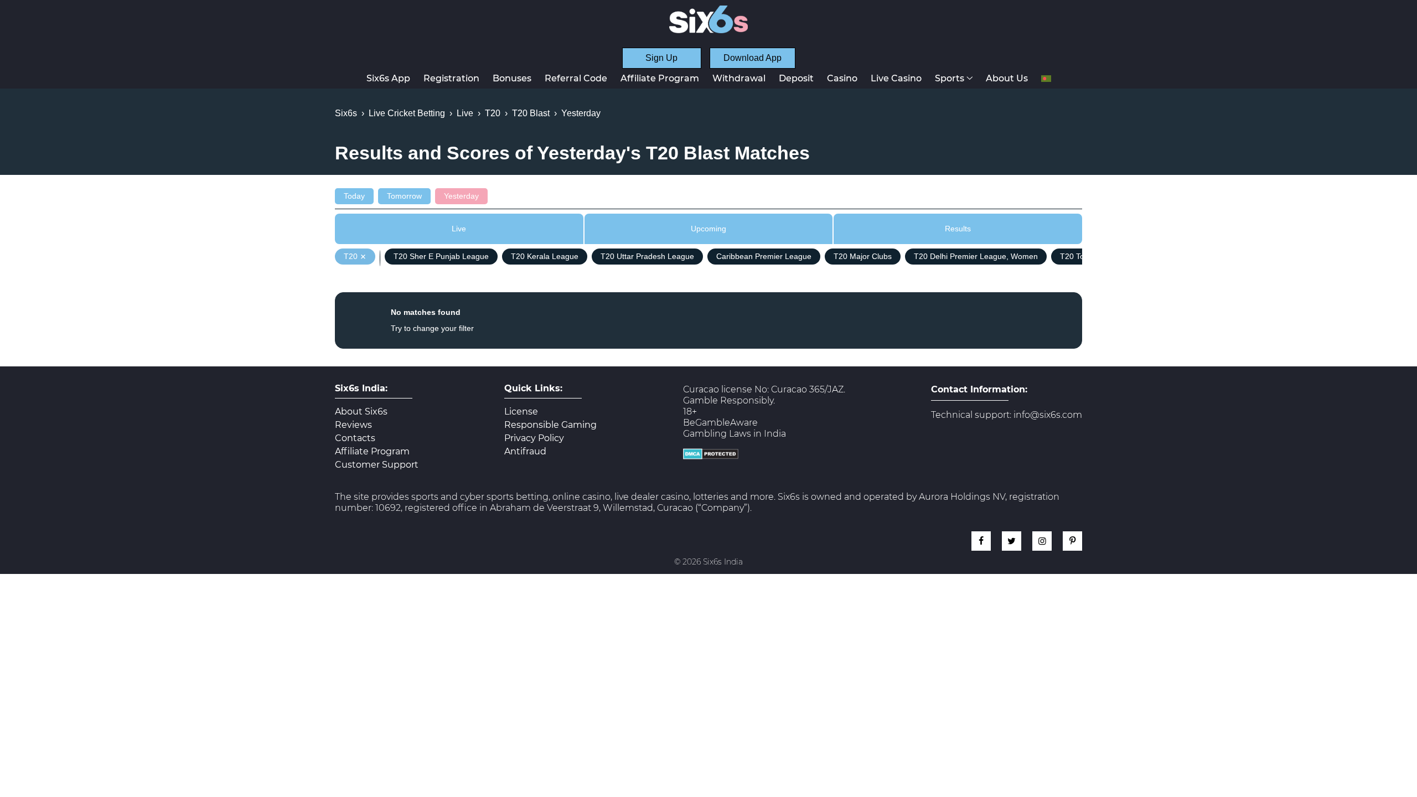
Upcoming (708, 228)
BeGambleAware (720, 422)
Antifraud (525, 451)
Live (459, 228)
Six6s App (388, 78)
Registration (451, 78)
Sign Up (661, 58)
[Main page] (708, 19)
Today (354, 196)
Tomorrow (404, 196)
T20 (351, 256)
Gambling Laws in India (734, 433)
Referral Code (576, 78)
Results (958, 228)
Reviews (353, 425)
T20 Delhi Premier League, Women (976, 256)
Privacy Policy (534, 438)
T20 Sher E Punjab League (441, 256)
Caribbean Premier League (763, 256)
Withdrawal (739, 78)
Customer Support (376, 464)
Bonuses (512, 78)
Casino (842, 78)
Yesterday (461, 196)
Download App (752, 58)
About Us (1007, 78)
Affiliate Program (659, 78)
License (521, 411)
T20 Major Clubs (863, 256)
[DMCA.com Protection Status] (710, 456)
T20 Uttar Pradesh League (647, 256)
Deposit (796, 78)
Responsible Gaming (550, 425)
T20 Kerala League (544, 256)
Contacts (355, 438)
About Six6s (361, 411)
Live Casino (896, 78)
